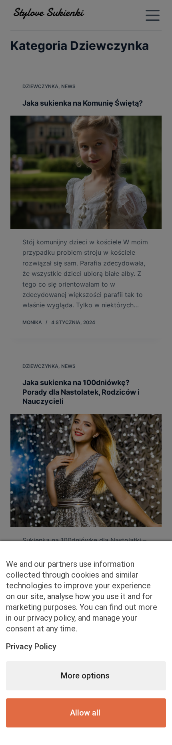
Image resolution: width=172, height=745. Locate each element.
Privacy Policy (31, 646)
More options (85, 675)
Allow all (85, 712)
